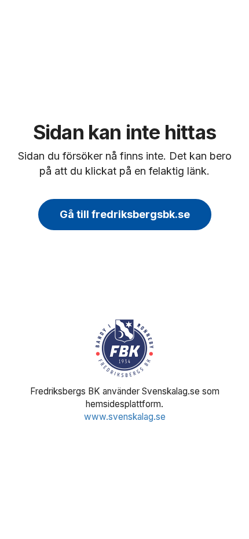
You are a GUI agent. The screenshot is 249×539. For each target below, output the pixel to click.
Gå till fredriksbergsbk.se (125, 214)
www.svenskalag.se (125, 416)
